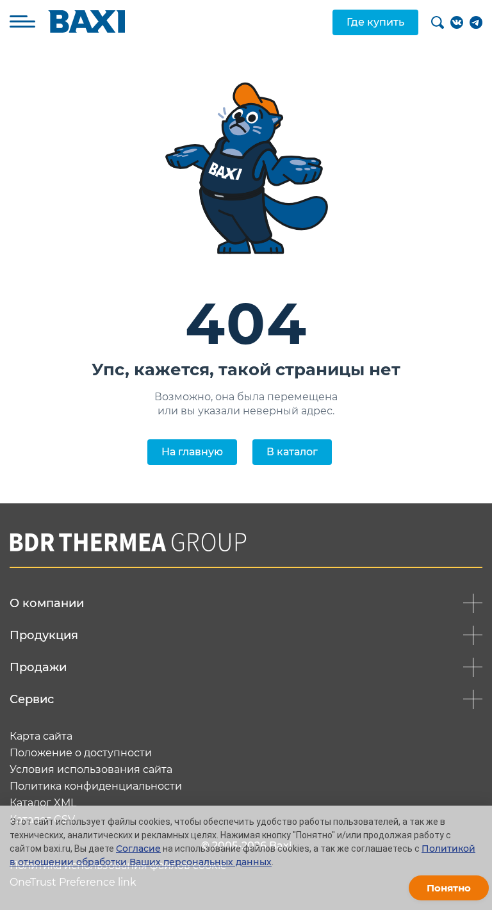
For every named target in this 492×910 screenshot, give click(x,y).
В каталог (292, 452)
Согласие (138, 848)
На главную (192, 452)
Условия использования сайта (91, 770)
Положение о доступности (81, 753)
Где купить (375, 22)
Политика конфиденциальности (96, 786)
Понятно (449, 888)
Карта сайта (41, 736)
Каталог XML (43, 803)
